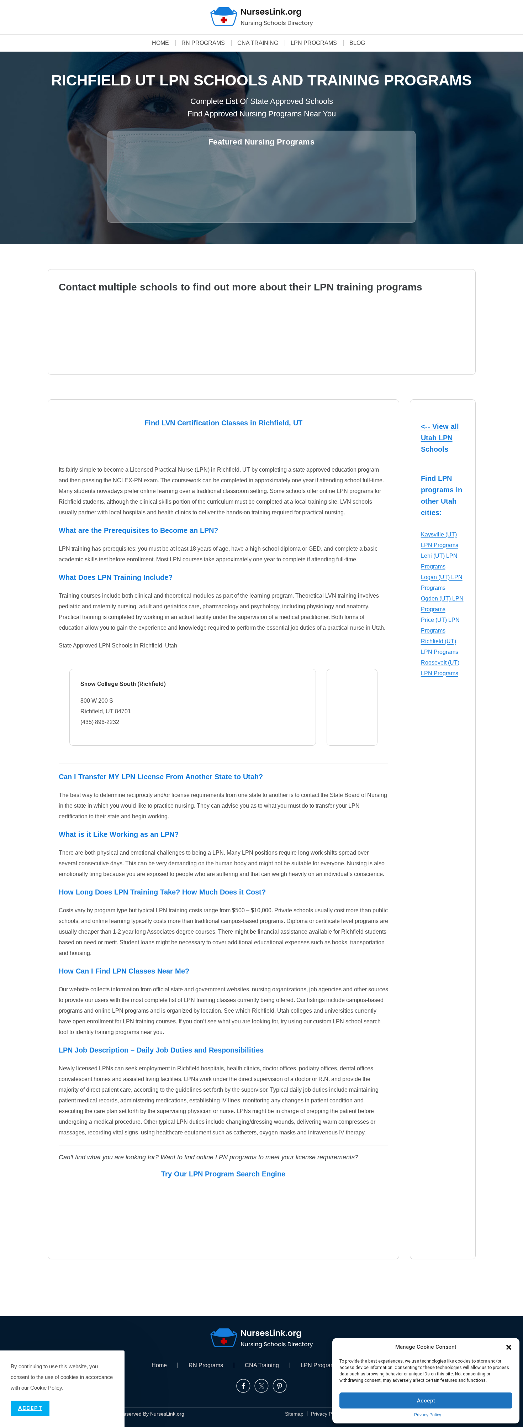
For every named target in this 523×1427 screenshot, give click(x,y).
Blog (357, 43)
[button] (508, 1347)
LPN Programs (314, 43)
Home (160, 43)
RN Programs (203, 43)
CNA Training (257, 43)
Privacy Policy (427, 1414)
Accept (426, 1401)
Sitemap (294, 1413)
